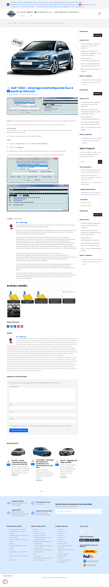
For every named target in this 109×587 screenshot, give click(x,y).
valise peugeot (62, 543)
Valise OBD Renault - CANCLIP (18, 529)
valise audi (61, 548)
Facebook (8, 326)
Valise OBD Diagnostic (16, 2)
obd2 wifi (60, 558)
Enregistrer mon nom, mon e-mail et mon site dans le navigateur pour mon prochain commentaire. (41, 426)
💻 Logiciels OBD (69, 2)
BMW (57, 12)
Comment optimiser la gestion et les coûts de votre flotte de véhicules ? (91, 46)
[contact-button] (100, 511)
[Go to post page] (18, 452)
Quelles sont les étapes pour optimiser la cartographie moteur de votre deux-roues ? (91, 53)
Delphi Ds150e (78, 2)
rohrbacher (85, 80)
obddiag (60, 533)
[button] (40, 491)
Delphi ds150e (62, 562)
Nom (11, 405)
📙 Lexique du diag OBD (71, 4)
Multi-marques (21, 12)
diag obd (60, 535)
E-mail (11, 412)
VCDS (53, 130)
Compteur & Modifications (45, 2)
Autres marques (74, 12)
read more (14, 475)
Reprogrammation (59, 2)
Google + (18, 326)
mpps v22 (61, 529)
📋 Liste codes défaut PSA (77, 6)
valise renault (61, 541)
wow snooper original (64, 560)
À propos (10, 218)
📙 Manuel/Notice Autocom (57, 4)
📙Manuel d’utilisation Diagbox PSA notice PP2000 (24, 4)
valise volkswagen (63, 554)
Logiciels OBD (13, 560)
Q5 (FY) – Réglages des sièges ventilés (68, 461)
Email (22, 326)
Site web (11, 419)
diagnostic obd (62, 556)
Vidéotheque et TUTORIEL (88, 4)
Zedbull (12, 550)
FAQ (35, 554)
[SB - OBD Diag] (11, 226)
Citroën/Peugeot (41, 12)
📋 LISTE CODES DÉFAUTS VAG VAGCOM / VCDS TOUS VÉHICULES (52, 6)
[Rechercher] (100, 162)
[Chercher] (31, 15)
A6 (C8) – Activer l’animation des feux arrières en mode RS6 (19, 462)
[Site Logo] (11, 13)
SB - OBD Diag (14, 94)
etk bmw (60, 539)
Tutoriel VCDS (14, 6)
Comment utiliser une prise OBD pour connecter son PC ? (92, 82)
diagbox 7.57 (61, 537)
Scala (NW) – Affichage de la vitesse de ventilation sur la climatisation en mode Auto (44, 463)
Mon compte (37, 556)
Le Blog (36, 531)
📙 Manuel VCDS (44, 4)
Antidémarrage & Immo (30, 2)
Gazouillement (11, 326)
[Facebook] (8, 4)
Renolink (12, 543)
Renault (31, 12)
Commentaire (14, 386)
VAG (51, 12)
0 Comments (34, 94)
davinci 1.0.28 (61, 531)
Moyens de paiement (40, 535)
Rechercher (84, 31)
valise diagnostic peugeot (65, 546)
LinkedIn (15, 326)
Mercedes (64, 12)
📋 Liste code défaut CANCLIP (27, 6)
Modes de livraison (39, 533)
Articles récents (18, 218)
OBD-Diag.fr (84, 202)
